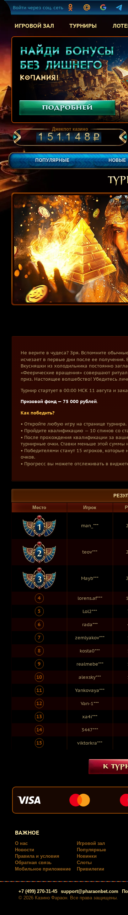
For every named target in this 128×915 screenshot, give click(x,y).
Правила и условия (37, 856)
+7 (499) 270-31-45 (37, 891)
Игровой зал (91, 843)
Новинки (87, 856)
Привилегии (90, 869)
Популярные (91, 849)
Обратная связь (33, 862)
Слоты (84, 862)
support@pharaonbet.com (89, 891)
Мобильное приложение (43, 869)
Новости (24, 849)
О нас (21, 843)
